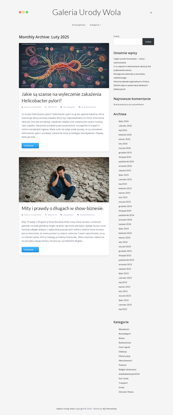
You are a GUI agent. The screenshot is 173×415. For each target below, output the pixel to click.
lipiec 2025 (124, 175)
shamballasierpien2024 (129, 374)
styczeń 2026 (125, 148)
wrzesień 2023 (125, 264)
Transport (123, 383)
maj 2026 (123, 130)
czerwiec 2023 (125, 278)
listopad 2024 (125, 210)
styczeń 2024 (125, 246)
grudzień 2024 (125, 206)
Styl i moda (123, 378)
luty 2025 (123, 197)
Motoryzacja (124, 356)
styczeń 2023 (125, 295)
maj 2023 (123, 282)
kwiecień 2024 (125, 233)
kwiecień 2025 (125, 188)
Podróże (122, 365)
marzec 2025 (124, 193)
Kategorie (94, 24)
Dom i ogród (124, 347)
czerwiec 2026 (125, 125)
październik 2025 (126, 161)
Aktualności (68, 215)
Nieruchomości (125, 360)
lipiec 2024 (124, 228)
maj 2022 (123, 309)
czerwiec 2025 (125, 179)
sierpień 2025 (125, 170)
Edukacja (123, 351)
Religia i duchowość (127, 369)
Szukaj (116, 36)
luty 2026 (123, 143)
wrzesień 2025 (125, 166)
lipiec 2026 (124, 121)
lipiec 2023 (124, 273)
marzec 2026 (124, 139)
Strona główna (78, 24)
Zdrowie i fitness (126, 392)
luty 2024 (123, 242)
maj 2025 (123, 184)
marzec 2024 (124, 237)
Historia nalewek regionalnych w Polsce (131, 81)
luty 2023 (123, 291)
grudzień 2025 (125, 152)
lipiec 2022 (124, 300)
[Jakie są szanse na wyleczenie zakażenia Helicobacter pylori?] (64, 65)
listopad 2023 (125, 255)
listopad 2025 (125, 157)
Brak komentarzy (89, 107)
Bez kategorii (69, 107)
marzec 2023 (124, 287)
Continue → (30, 145)
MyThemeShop (110, 408)
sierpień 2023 (125, 269)
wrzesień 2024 (125, 219)
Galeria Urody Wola (86, 12)
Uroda (121, 387)
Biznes (122, 338)
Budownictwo (125, 342)
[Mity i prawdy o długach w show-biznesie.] (64, 179)
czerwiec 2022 (125, 304)
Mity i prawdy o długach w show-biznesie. (63, 208)
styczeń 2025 (125, 202)
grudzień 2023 (125, 251)
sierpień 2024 (125, 224)
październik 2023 (126, 260)
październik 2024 (126, 215)
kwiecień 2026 (125, 134)
